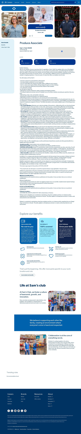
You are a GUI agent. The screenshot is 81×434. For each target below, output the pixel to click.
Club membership (26, 224)
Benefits (3, 45)
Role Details (4, 42)
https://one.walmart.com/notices (58, 151)
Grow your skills (66, 227)
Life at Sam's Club (5, 47)
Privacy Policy (29, 429)
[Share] (30, 35)
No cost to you (27, 227)
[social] (8, 411)
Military (39, 2)
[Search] (75, 2)
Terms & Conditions (23, 429)
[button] (32, 35)
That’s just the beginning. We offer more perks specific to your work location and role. (45, 270)
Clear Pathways (63, 224)
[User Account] (79, 2)
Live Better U (43, 224)
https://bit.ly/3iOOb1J (41, 163)
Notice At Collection (35, 429)
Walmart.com (17, 429)
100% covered (46, 227)
